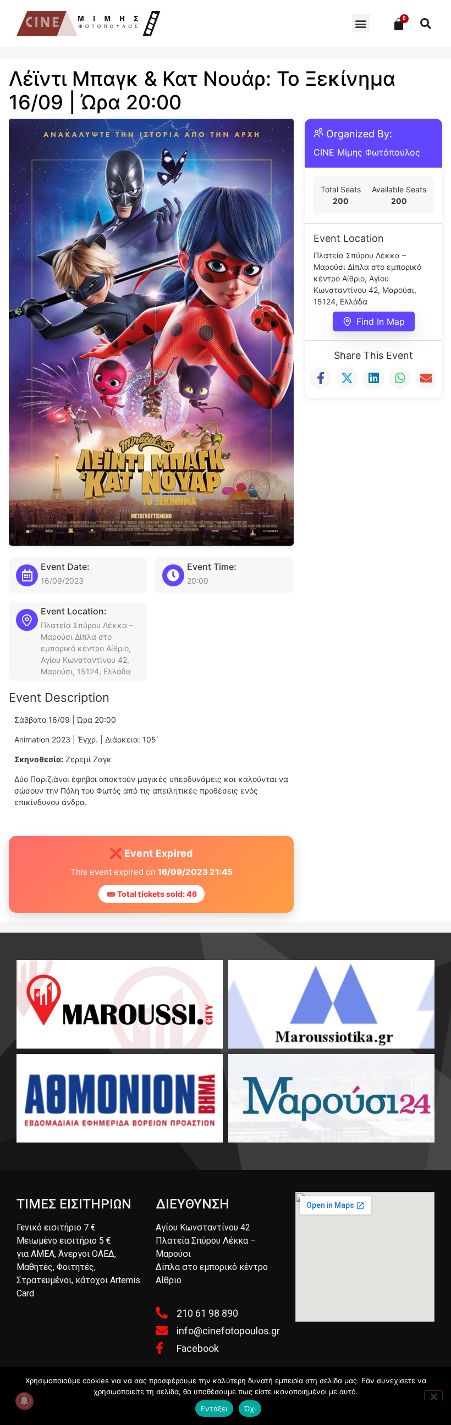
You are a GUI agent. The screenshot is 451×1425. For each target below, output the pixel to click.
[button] (361, 23)
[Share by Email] (426, 378)
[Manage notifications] (24, 1401)
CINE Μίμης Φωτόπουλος (367, 152)
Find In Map (380, 321)
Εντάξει (214, 1408)
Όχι (250, 1408)
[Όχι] (433, 1395)
